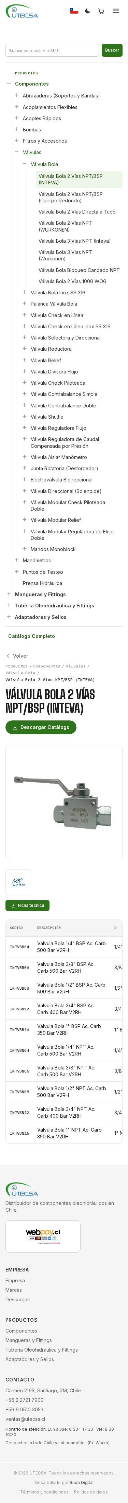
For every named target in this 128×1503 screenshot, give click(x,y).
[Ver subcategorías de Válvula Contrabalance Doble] (24, 405)
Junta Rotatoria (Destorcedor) (64, 468)
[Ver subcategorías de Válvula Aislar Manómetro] (24, 456)
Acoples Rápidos (42, 118)
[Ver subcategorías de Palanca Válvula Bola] (24, 303)
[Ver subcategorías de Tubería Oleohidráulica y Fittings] (8, 605)
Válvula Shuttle (47, 417)
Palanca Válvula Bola (54, 304)
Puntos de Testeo (43, 572)
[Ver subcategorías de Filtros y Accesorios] (16, 140)
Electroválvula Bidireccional (62, 479)
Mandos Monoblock (53, 549)
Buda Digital (82, 1482)
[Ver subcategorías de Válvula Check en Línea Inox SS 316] (24, 326)
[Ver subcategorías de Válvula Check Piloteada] (24, 382)
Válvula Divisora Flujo (54, 371)
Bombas (32, 129)
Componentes (32, 84)
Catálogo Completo (31, 636)
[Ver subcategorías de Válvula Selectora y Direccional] (24, 337)
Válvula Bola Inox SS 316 (58, 292)
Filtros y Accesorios (45, 141)
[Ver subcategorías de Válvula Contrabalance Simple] (24, 393)
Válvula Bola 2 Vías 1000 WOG (72, 281)
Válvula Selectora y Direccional (66, 338)
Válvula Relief (46, 360)
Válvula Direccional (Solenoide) (66, 491)
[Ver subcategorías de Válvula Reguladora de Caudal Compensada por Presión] (24, 438)
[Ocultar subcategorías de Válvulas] (16, 151)
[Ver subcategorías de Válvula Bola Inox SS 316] (24, 292)
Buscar (112, 50)
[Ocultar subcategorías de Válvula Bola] (24, 163)
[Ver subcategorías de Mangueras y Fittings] (8, 593)
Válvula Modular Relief (56, 520)
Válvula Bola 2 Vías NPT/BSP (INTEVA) (71, 179)
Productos (16, 665)
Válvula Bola (44, 164)
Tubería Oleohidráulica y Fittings (54, 605)
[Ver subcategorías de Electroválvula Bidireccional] (24, 479)
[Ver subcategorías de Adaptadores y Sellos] (8, 616)
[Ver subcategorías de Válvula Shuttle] (24, 416)
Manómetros (37, 560)
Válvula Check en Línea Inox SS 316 (71, 326)
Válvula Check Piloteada (58, 383)
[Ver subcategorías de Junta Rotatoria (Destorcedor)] (24, 467)
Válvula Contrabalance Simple (64, 394)
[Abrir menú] (116, 11)
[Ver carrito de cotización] (101, 11)
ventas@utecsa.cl (25, 1419)
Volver (20, 656)
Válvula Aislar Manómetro (59, 457)
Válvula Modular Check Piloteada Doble (68, 505)
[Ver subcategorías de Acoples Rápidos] (16, 117)
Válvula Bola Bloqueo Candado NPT (79, 270)
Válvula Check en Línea (57, 315)
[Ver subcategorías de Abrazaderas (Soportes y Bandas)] (16, 95)
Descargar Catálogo (45, 727)
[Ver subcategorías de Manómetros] (16, 559)
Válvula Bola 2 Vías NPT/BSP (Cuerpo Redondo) (71, 197)
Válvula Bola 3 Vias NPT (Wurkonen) (65, 255)
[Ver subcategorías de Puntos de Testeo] (16, 571)
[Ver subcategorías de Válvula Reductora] (24, 348)
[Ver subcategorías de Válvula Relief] (24, 359)
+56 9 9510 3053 (24, 1409)
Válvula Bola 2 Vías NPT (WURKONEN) (65, 226)
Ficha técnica (31, 905)
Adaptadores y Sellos (41, 617)
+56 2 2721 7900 (24, 1400)
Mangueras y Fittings (40, 594)
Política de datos (91, 1492)
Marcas (13, 1290)
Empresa (15, 1280)
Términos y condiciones (44, 1492)
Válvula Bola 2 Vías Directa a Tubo (77, 212)
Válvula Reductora (51, 349)
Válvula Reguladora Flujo (58, 428)
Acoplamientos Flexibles (50, 107)
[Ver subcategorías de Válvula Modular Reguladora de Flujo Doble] (24, 531)
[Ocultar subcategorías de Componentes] (8, 83)
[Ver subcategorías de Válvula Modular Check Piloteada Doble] (24, 501)
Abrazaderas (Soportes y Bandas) (61, 95)
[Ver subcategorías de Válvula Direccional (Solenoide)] (24, 490)
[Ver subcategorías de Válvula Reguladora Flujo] (24, 427)
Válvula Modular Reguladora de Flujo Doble (72, 535)
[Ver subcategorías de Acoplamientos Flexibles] (16, 106)
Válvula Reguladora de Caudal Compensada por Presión (65, 442)
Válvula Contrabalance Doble (63, 405)
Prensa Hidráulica (42, 583)
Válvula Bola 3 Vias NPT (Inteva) (75, 241)
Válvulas (32, 152)
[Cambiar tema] (88, 11)
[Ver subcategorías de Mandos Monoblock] (24, 548)
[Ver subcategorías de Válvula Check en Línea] (24, 314)
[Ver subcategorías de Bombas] (16, 129)
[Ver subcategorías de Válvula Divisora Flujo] (24, 371)
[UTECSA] (21, 11)
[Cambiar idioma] (74, 11)
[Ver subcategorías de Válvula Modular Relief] (24, 519)
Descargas (17, 1299)
